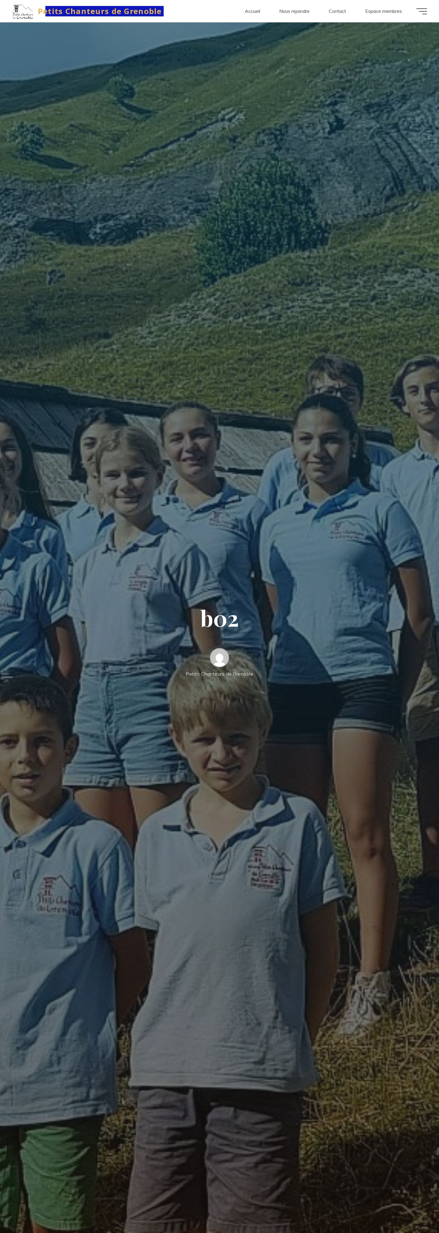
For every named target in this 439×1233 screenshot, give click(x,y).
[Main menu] (421, 11)
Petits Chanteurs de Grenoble (100, 11)
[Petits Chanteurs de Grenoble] (23, 11)
